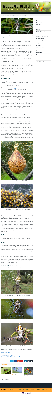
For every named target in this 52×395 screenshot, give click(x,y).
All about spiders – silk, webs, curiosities (42, 50)
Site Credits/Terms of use (43, 389)
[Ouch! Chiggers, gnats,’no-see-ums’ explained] (6, 370)
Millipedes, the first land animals (41, 57)
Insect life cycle (38, 43)
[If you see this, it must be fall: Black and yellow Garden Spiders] (17, 26)
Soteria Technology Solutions (10, 389)
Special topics (28, 13)
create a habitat (9, 13)
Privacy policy (36, 389)
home (3, 13)
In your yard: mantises (39, 41)
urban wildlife (19, 13)
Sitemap (32, 389)
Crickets (37, 54)
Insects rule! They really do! (40, 47)
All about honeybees (39, 20)
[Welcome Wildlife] (26, 7)
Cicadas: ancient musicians (40, 52)
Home (3, 15)
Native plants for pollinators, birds (7, 355)
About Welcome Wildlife (23, 389)
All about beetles (38, 24)
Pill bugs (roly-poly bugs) (39, 56)
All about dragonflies (39, 22)
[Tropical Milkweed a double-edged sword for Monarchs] (28, 371)
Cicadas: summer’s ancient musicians (41, 63)
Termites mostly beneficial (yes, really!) (42, 36)
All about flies (38, 27)
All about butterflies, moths (40, 18)
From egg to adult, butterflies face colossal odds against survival (17, 375)
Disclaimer (49, 389)
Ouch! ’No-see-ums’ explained (40, 61)
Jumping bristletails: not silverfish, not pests (42, 34)
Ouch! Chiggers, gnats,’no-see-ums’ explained (6, 375)
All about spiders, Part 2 (5, 353)
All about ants (38, 29)
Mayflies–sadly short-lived (40, 38)
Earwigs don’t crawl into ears (40, 33)
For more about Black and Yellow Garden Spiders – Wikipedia (12, 356)
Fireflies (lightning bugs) (39, 40)
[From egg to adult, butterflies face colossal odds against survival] (17, 370)
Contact (28, 389)
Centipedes (38, 59)
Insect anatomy (38, 45)
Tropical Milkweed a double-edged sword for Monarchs (28, 376)
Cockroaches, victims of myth (40, 31)
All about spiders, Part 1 (5, 352)
